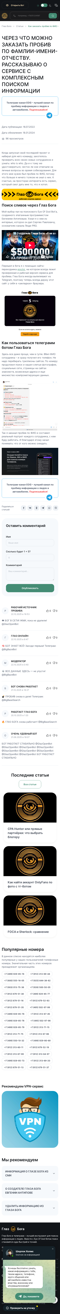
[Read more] (30, 808)
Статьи (19, 26)
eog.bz (21, 269)
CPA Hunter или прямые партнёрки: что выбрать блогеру (25, 833)
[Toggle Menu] (56, 5)
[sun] (38, 5)
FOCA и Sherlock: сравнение (28, 932)
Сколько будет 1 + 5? (18, 551)
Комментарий (14, 565)
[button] (52, 1248)
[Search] (53, 15)
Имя (8, 536)
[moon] (50, 5)
